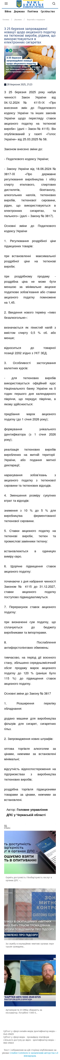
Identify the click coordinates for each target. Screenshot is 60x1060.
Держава (19, 11)
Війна (8, 11)
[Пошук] (54, 4)
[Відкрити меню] (6, 4)
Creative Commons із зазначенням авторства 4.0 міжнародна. (34, 1054)
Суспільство (48, 11)
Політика (32, 11)
